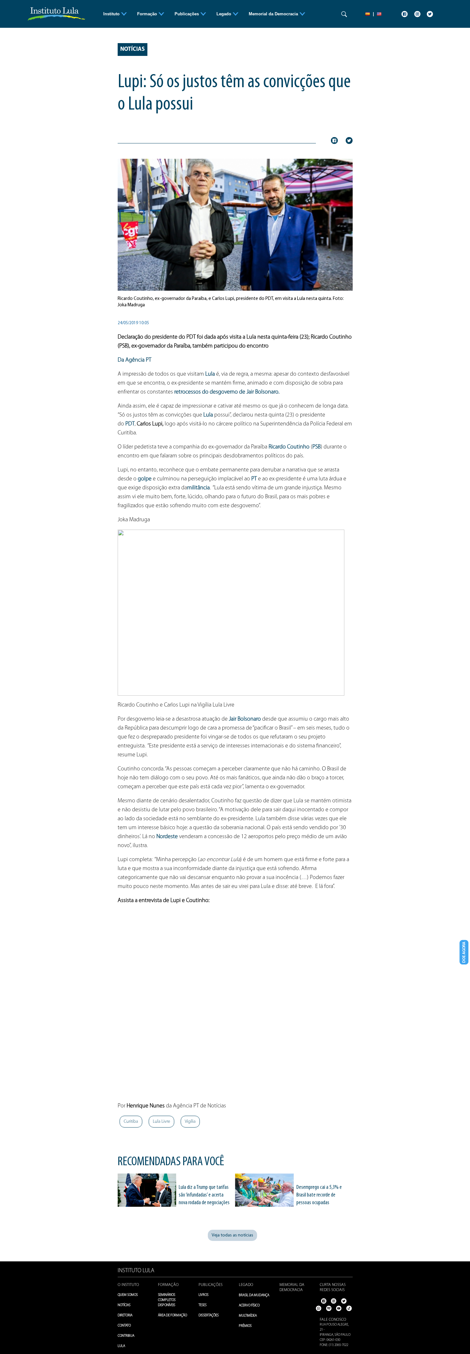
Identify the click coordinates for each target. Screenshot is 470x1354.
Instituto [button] (112, 13)
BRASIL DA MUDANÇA (254, 1295)
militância (198, 488)
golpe (145, 479)
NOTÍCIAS (124, 1305)
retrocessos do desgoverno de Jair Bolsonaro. (227, 392)
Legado (246, 1285)
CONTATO (124, 1325)
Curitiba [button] (131, 1121)
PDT (130, 424)
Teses (203, 1305)
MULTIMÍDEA (248, 1316)
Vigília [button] (190, 1121)
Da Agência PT (134, 360)
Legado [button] (224, 13)
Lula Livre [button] (161, 1121)
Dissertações (209, 1315)
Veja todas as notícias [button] (232, 1235)
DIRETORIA (125, 1315)
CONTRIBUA (126, 1336)
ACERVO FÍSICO (249, 1305)
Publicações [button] (187, 13)
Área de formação (172, 1315)
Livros (203, 1295)
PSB (316, 447)
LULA (121, 1346)
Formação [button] (147, 13)
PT (254, 479)
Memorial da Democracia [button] (274, 13)
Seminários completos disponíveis (167, 1300)
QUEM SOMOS (128, 1295)
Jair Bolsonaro (245, 719)
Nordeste (167, 837)
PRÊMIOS (245, 1326)
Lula (210, 374)
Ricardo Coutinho (289, 447)
